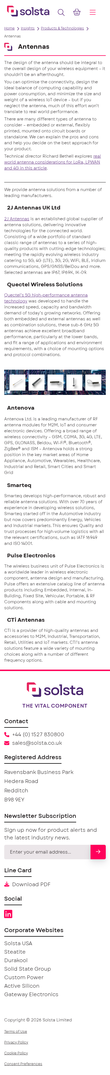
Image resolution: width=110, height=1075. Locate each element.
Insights (28, 28)
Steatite (15, 952)
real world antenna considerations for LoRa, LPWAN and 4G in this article (52, 162)
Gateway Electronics (31, 994)
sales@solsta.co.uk (37, 743)
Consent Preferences (23, 1064)
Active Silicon (21, 986)
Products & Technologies (62, 28)
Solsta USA (18, 943)
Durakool (16, 960)
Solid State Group (27, 969)
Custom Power (24, 977)
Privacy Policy (16, 1042)
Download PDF (31, 884)
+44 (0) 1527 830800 (38, 734)
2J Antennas (16, 219)
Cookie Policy (16, 1053)
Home (9, 28)
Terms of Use (15, 1031)
